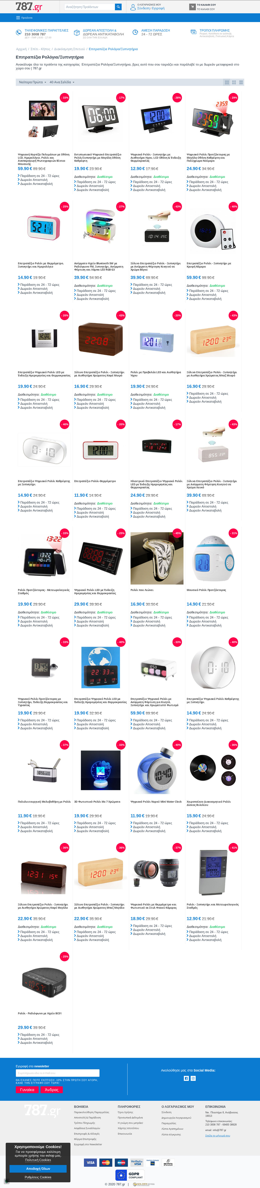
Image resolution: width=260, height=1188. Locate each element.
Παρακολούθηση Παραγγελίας (91, 1112)
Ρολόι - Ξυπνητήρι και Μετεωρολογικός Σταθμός (213, 906)
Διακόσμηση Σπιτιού (69, 49)
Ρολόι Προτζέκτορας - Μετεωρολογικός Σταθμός (43, 591)
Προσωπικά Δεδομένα (130, 1117)
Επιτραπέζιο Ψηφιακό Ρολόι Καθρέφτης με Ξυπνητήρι (44, 483)
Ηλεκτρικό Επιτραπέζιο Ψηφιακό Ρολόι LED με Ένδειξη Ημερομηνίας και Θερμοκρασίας (157, 484)
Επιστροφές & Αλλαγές (87, 1133)
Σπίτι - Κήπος (40, 49)
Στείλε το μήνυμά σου (217, 1135)
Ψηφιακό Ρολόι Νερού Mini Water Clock (156, 801)
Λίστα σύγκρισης (171, 1134)
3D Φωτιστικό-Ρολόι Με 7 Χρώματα (97, 801)
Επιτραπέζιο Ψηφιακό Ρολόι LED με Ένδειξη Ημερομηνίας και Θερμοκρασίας (44, 374)
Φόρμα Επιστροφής (85, 1139)
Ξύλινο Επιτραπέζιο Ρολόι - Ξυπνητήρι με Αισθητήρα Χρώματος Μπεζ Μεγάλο (99, 906)
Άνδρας (51, 1089)
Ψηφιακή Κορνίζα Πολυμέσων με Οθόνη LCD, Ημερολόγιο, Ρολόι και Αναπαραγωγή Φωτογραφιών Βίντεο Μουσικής (43, 159)
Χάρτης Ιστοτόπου (128, 1128)
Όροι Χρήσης (125, 1112)
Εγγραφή (158, 8)
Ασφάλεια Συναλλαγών (87, 1128)
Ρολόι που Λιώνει (142, 590)
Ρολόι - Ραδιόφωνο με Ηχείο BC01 (40, 1013)
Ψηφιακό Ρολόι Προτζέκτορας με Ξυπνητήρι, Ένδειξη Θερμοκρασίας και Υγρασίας (43, 702)
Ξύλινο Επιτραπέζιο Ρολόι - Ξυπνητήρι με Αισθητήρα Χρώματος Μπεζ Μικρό (212, 374)
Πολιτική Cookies (38, 1160)
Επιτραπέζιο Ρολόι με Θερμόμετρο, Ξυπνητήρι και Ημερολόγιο (41, 265)
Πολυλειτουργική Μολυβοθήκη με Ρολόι (44, 801)
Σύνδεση (143, 8)
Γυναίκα (27, 1089)
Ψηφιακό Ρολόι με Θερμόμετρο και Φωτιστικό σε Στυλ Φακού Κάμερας (154, 906)
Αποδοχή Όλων (38, 1169)
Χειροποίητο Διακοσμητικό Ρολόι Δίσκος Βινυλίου (209, 803)
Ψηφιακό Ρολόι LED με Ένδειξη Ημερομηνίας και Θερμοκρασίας (95, 591)
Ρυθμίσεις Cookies (38, 1177)
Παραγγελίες (169, 1123)
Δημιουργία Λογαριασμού (176, 1117)
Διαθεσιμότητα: (84, 177)
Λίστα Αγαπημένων (172, 1128)
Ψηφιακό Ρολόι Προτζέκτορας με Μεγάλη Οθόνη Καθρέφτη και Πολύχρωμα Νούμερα (208, 157)
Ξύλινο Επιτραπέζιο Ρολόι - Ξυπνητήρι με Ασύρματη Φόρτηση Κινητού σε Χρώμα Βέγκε (156, 266)
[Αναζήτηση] (118, 7)
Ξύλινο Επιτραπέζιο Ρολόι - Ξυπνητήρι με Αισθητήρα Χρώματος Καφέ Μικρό (99, 374)
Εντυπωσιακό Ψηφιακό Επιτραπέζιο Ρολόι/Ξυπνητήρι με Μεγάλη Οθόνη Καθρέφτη (97, 157)
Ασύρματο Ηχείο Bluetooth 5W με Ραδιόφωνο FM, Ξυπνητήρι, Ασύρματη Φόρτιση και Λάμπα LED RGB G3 (98, 266)
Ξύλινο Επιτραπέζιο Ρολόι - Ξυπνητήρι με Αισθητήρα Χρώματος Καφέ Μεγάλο (43, 906)
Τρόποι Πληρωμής (84, 1123)
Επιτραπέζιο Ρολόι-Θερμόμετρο (95, 481)
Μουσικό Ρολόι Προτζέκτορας (206, 590)
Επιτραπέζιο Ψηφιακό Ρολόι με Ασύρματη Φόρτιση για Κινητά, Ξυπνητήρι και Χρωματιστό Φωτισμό (155, 702)
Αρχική (21, 49)
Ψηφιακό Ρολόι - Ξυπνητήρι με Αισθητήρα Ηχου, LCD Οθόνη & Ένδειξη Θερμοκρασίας (156, 157)
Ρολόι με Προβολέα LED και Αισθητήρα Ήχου (156, 374)
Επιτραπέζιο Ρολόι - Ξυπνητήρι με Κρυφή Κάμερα (209, 265)
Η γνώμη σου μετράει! (130, 1123)
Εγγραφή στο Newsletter (88, 1144)
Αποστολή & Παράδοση (87, 1117)
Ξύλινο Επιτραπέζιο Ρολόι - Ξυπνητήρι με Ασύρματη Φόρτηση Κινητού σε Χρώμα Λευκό (212, 484)
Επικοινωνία (125, 1133)
